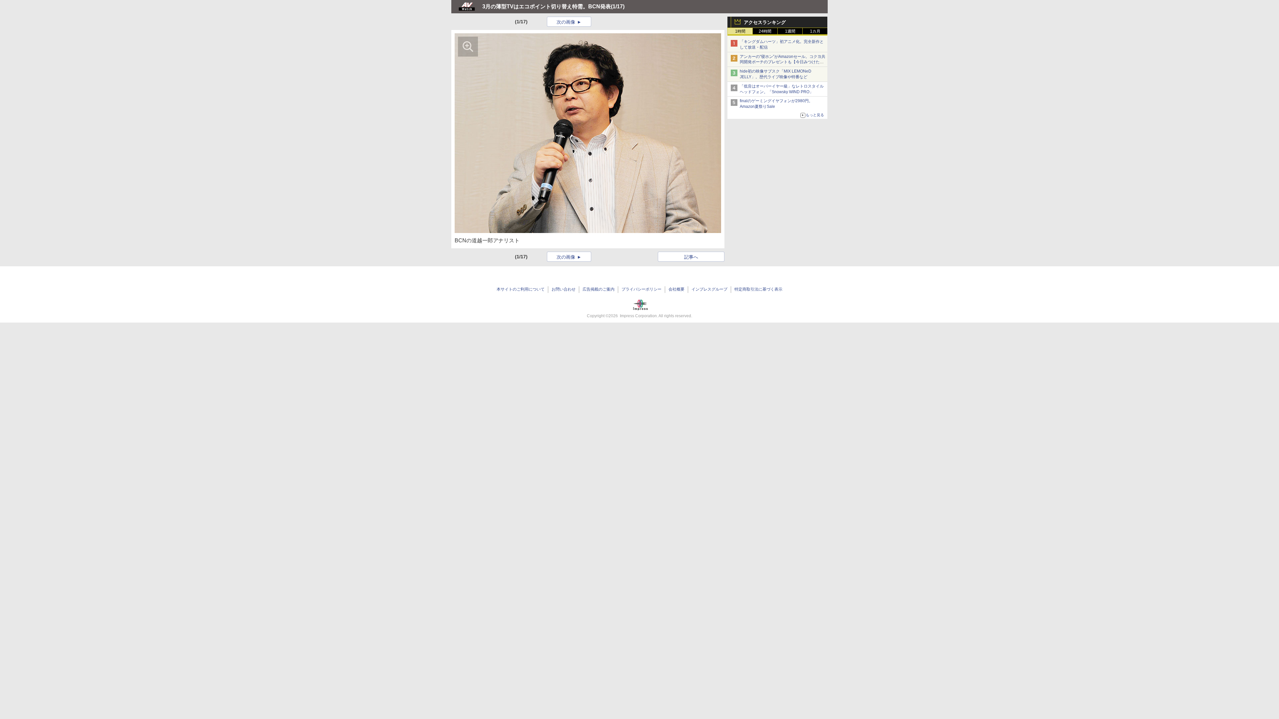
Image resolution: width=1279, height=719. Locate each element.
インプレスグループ (709, 289)
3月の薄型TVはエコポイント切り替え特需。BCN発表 (546, 6)
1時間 (740, 31)
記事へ (691, 257)
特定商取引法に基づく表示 (758, 289)
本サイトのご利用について (521, 289)
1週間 (790, 31)
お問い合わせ (564, 289)
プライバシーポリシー (641, 289)
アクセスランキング (765, 22)
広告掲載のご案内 (599, 289)
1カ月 (815, 31)
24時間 (765, 31)
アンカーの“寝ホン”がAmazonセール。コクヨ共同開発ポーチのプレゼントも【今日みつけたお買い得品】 (782, 62)
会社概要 (676, 289)
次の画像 (566, 22)
